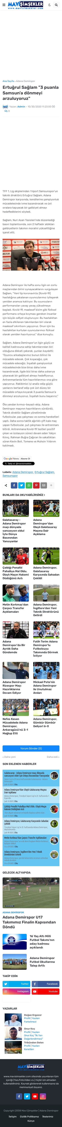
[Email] (43, 485)
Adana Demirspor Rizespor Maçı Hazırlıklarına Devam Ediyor (14, 687)
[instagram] (43, 1096)
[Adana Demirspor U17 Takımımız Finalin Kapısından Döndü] (31, 892)
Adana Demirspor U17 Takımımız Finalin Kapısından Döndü (29, 922)
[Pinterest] (36, 485)
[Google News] (17, 460)
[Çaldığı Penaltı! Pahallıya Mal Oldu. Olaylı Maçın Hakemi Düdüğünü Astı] (16, 556)
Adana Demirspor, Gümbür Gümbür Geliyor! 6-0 (45, 722)
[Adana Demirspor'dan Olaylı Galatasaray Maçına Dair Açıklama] (46, 508)
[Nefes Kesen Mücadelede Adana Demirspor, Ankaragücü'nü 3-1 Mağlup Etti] (16, 707)
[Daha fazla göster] (51, 485)
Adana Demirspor (25, 81)
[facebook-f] (19, 1096)
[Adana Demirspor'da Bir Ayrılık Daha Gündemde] (16, 630)
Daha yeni (10, 757)
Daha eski (52, 757)
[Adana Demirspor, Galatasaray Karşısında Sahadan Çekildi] (46, 556)
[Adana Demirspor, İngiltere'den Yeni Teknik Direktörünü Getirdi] (46, 593)
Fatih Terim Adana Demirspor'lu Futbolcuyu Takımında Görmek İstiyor (45, 648)
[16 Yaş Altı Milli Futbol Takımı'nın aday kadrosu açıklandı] (15, 942)
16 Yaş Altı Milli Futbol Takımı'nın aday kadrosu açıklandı (42, 941)
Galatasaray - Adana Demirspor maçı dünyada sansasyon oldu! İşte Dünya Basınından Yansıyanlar (14, 530)
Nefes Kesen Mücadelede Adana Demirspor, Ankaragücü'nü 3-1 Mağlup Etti (15, 726)
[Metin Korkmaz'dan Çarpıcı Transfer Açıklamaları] (16, 593)
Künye (31, 1120)
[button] (4, 5)
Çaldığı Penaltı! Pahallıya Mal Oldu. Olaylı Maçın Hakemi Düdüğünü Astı (16, 573)
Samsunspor (10, 475)
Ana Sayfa (8, 81)
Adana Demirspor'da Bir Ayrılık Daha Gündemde (14, 647)
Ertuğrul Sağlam (44, 472)
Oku (16, 784)
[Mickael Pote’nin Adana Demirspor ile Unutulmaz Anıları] (46, 670)
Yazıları (36, 1018)
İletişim (13, 1116)
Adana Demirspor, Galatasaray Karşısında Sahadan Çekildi (46, 573)
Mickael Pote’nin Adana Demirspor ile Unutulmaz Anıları (44, 687)
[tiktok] (16, 999)
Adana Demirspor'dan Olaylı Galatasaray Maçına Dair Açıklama (45, 527)
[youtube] (35, 1096)
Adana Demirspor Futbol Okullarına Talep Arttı (42, 961)
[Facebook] (14, 485)
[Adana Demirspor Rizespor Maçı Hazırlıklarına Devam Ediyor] (16, 670)
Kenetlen (29, 1049)
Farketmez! (30, 1021)
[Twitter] (21, 485)
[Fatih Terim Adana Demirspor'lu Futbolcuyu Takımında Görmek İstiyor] (46, 630)
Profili (27, 1018)
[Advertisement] (31, 45)
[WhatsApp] (29, 485)
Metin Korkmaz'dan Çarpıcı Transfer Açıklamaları (15, 608)
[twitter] (27, 1096)
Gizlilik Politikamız (29, 1116)
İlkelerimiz (47, 1116)
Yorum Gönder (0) (31, 748)
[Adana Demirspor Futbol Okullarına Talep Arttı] (15, 962)
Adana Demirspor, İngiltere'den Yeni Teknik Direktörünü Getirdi (46, 610)
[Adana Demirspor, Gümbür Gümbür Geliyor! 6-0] (46, 707)
